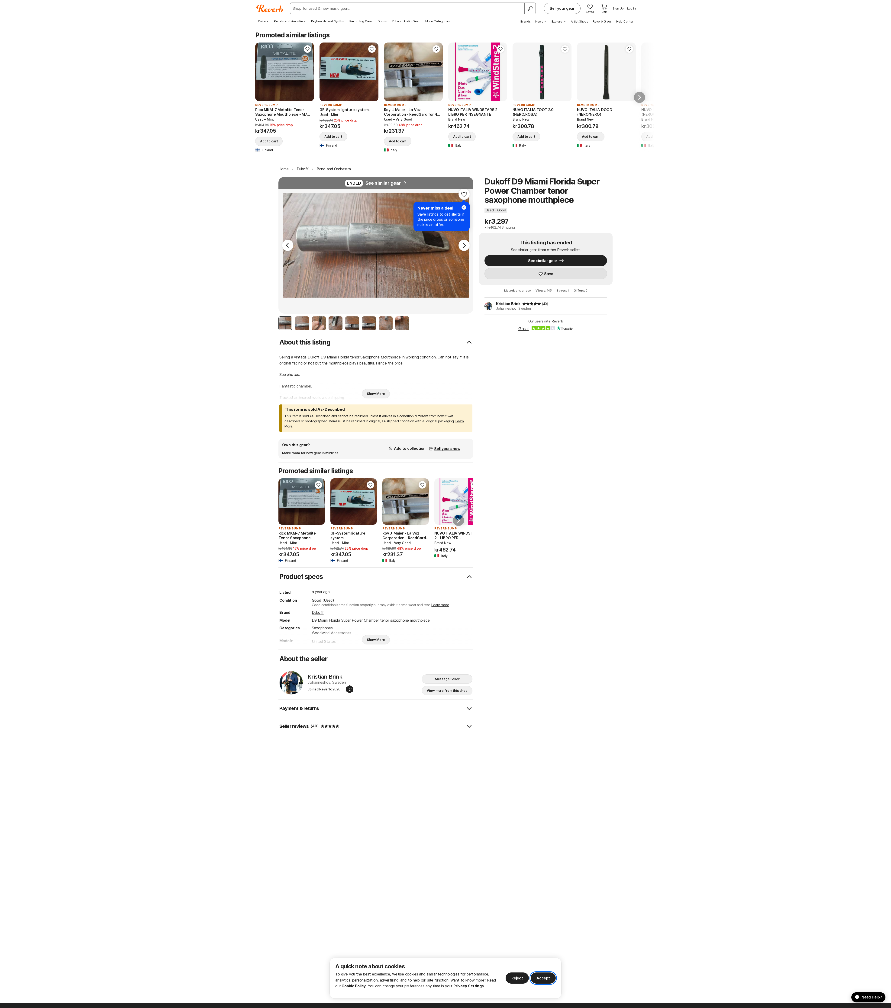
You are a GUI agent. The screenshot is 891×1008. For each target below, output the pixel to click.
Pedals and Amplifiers (290, 21)
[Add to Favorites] (307, 49)
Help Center (624, 21)
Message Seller (447, 679)
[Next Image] (464, 245)
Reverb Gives (602, 21)
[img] (531, 304)
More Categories (437, 21)
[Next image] (307, 72)
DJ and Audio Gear (406, 21)
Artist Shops (579, 21)
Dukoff (318, 612)
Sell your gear (562, 8)
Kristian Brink (508, 303)
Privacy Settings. (469, 986)
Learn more (440, 605)
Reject (517, 978)
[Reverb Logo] (269, 8)
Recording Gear (360, 21)
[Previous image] (261, 72)
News (539, 21)
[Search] (530, 8)
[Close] (463, 207)
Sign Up (618, 8)
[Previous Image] (287, 245)
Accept (543, 978)
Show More (376, 394)
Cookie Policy (354, 986)
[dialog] (445, 978)
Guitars (263, 21)
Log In (631, 8)
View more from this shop (447, 691)
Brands (525, 21)
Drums (382, 21)
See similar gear (383, 183)
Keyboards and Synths (327, 21)
